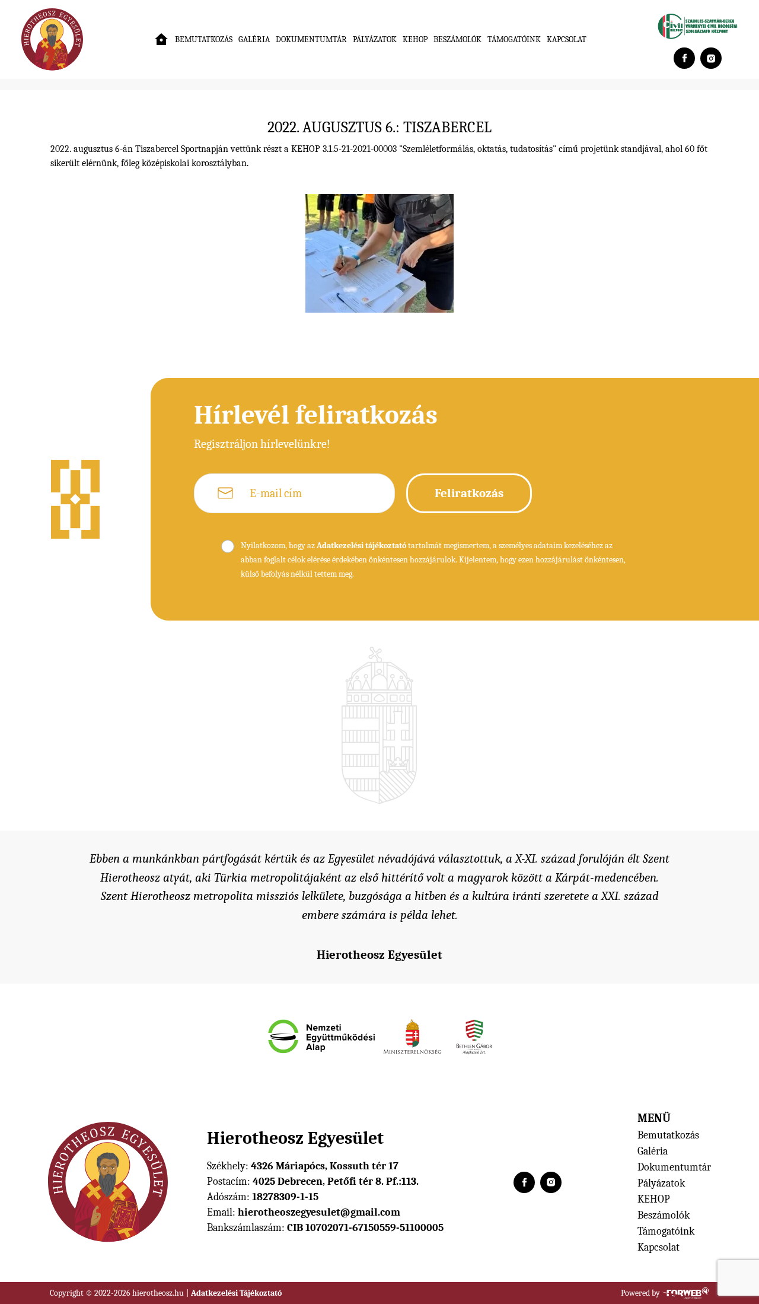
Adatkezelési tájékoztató (361, 545)
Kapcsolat (566, 39)
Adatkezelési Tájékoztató (236, 1293)
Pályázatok (375, 39)
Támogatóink (514, 39)
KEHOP (415, 39)
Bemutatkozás (203, 39)
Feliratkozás (469, 493)
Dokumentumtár (311, 39)
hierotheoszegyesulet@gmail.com (319, 1212)
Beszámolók (457, 39)
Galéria (254, 39)
